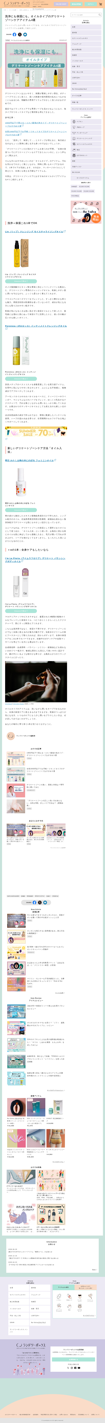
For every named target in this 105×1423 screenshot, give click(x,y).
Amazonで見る (20, 281)
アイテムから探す (63, 1287)
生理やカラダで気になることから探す (85, 1287)
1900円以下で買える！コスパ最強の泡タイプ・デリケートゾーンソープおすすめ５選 (36, 124)
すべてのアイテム (58, 1162)
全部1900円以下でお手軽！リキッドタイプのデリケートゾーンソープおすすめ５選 (36, 133)
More (94, 1269)
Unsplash (8, 704)
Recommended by (56, 847)
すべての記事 (59, 993)
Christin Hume (18, 704)
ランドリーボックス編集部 (21, 40)
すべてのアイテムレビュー (55, 1090)
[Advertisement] (36, 200)
